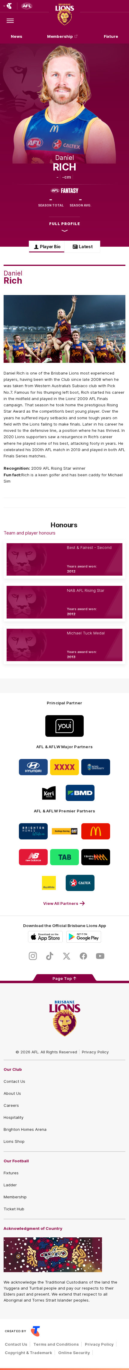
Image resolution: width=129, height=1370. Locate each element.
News (16, 36)
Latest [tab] (85, 246)
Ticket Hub (14, 1208)
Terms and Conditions (56, 1344)
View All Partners (60, 903)
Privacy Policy (95, 1051)
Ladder (10, 1184)
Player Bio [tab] (50, 246)
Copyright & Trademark (28, 1352)
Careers (11, 1105)
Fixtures (11, 1172)
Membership (60, 36)
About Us (12, 1093)
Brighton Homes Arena (25, 1129)
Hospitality (13, 1117)
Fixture (111, 36)
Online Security (74, 1352)
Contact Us (14, 1081)
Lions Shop (14, 1141)
